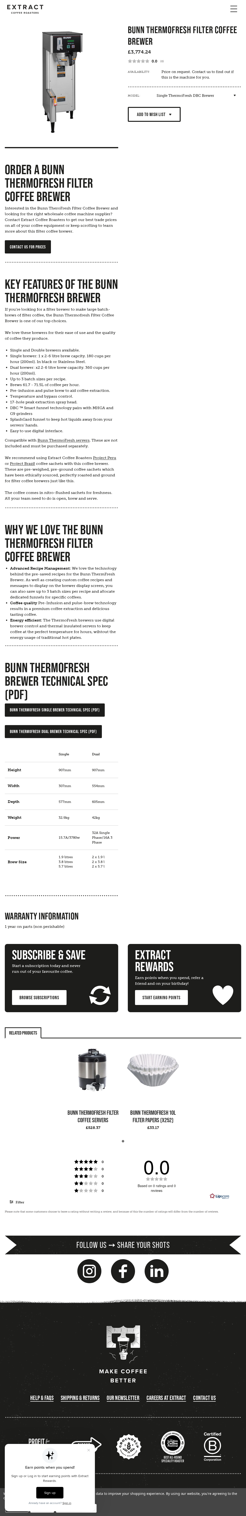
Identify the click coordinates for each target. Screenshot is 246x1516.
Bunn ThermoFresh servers (63, 440)
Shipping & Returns (80, 1397)
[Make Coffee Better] (123, 1354)
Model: (134, 95)
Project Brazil (22, 463)
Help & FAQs (42, 1397)
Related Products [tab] (23, 1032)
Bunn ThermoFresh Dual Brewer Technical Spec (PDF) (53, 731)
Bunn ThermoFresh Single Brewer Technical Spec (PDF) (55, 709)
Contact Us (204, 1397)
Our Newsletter (123, 1397)
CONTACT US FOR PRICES (28, 246)
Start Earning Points (161, 997)
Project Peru (104, 458)
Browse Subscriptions (39, 997)
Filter (19, 1202)
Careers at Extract (166, 1397)
